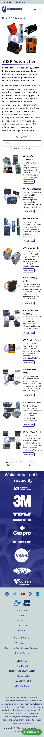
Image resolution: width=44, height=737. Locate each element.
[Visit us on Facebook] (7, 594)
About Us (22, 620)
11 (30, 465)
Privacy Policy (22, 653)
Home (5, 18)
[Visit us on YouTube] (23, 594)
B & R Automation (19, 18)
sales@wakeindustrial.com (22, 670)
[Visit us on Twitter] (15, 594)
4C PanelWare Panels (32, 402)
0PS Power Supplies (31, 248)
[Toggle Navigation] (40, 9)
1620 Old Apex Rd (22, 680)
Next (36, 465)
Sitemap (22, 630)
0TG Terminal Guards (32, 340)
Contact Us (22, 625)
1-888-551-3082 (20, 2)
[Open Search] (35, 9)
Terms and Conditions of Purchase (22, 648)
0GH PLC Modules (31, 218)
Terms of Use (22, 643)
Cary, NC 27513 (22, 685)
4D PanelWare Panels (32, 432)
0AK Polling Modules (32, 189)
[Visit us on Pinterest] (30, 594)
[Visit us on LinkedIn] (37, 594)
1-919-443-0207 (6, 2)
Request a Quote (31, 732)
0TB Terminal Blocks (32, 310)
